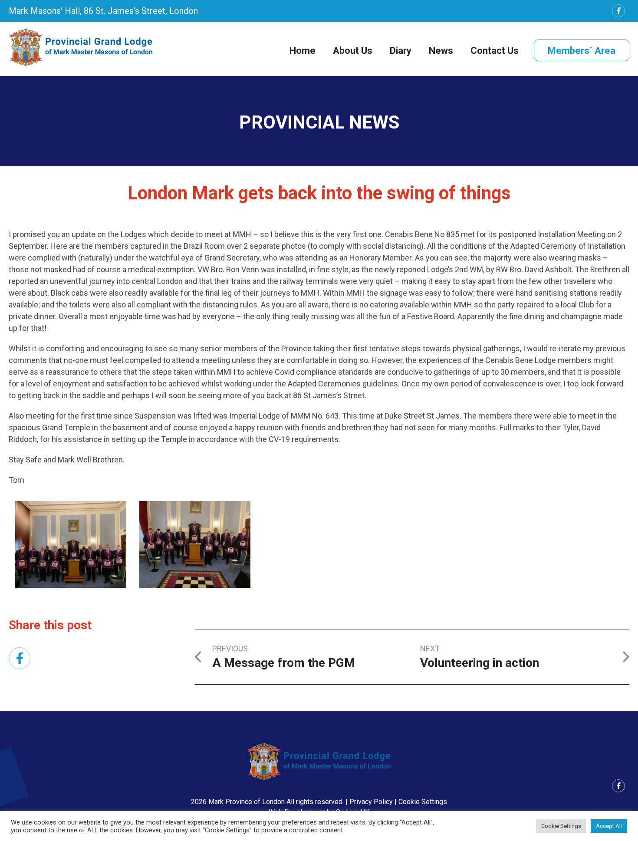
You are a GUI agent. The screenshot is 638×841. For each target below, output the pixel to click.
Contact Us (494, 50)
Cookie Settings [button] (422, 802)
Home (302, 50)
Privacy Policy (371, 802)
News (441, 50)
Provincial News (319, 122)
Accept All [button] (609, 826)
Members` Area (581, 50)
